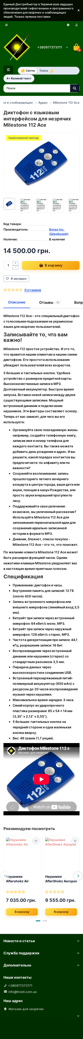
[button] (79, 10)
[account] (77, 25)
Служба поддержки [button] (21, 953)
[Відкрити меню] (6, 25)
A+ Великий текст (18, 78)
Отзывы (49, 302)
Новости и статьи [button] (19, 941)
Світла (27, 70)
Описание (16, 302)
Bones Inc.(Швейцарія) (58, 232)
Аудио (42, 102)
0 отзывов (32, 290)
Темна (46, 70)
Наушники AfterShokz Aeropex (61, 879)
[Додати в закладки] (36, 841)
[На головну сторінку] (16, 47)
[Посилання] (22, 854)
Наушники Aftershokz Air (17, 879)
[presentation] (5, 876)
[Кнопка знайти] (74, 88)
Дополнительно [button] (17, 965)
